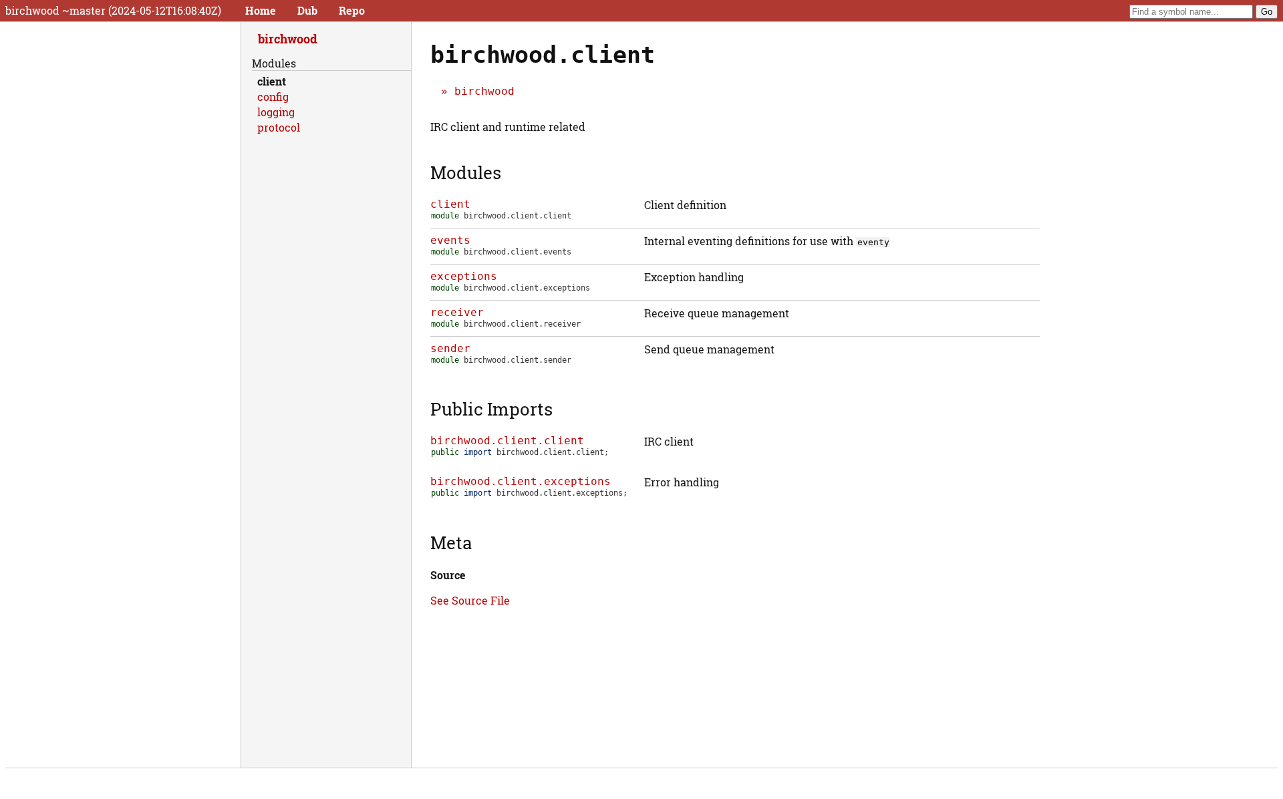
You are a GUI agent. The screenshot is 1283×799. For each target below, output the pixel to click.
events (450, 240)
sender (450, 348)
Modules (465, 172)
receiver (457, 312)
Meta (451, 542)
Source (448, 575)
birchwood (484, 91)
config (273, 97)
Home (260, 10)
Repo (352, 10)
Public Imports (491, 408)
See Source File (470, 600)
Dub (307, 10)
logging (276, 112)
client (450, 204)
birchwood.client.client (507, 440)
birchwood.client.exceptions (520, 481)
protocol (278, 127)
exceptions (463, 276)
